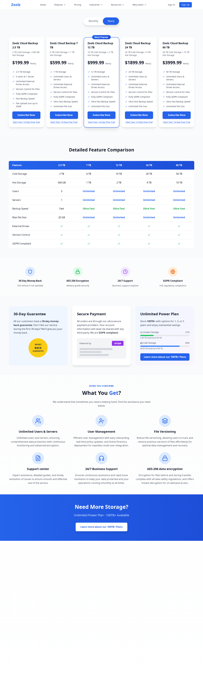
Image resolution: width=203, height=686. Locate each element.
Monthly (93, 21)
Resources (116, 4)
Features (58, 4)
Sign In (171, 4)
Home (43, 4)
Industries (94, 4)
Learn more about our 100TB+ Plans (165, 357)
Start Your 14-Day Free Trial (26, 122)
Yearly (111, 21)
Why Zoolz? (138, 4)
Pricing (77, 4)
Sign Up (185, 4)
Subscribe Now (26, 115)
